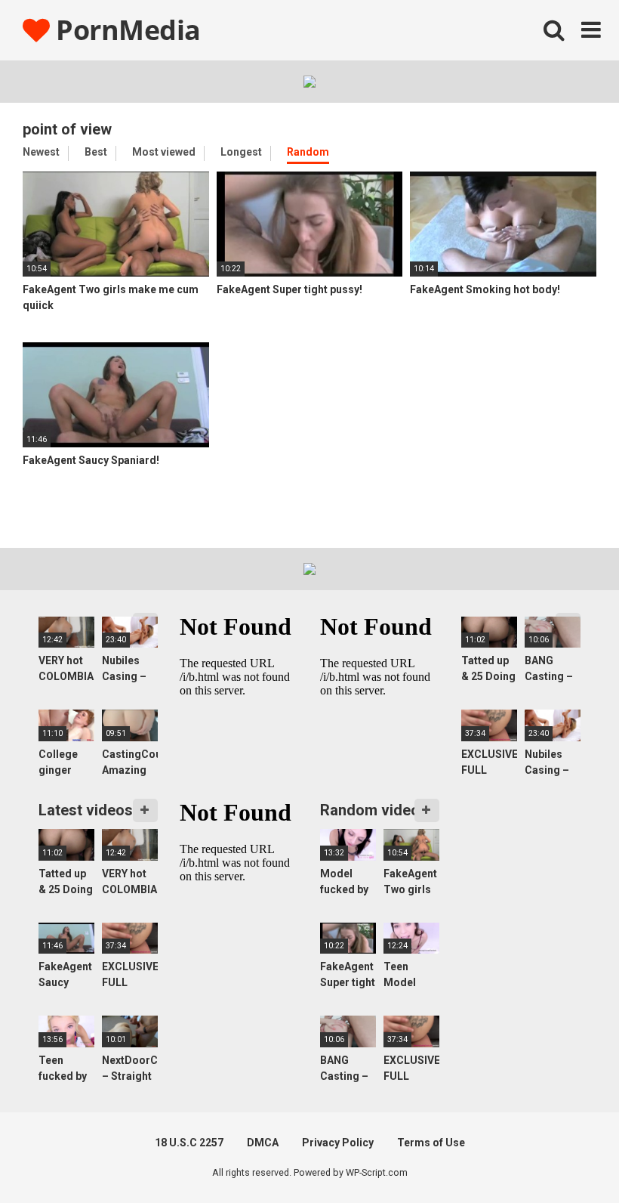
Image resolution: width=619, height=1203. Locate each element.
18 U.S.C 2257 (189, 1143)
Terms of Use (431, 1143)
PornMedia (125, 29)
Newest (41, 152)
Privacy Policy (338, 1143)
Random (308, 152)
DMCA (263, 1143)
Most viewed (164, 152)
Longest (241, 152)
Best (96, 152)
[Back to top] (568, 1157)
